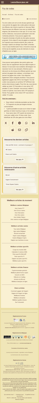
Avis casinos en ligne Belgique (19, 219)
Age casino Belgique (20, 231)
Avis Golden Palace (19, 217)
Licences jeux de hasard (12, 352)
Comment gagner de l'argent (19, 291)
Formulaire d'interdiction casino (19, 348)
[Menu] (2, 2)
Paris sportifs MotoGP (19, 254)
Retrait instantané (19, 233)
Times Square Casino (12, 184)
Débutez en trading (19, 277)
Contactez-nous (20, 394)
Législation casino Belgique (26, 352)
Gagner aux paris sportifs (19, 258)
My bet (8, 175)
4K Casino (9, 149)
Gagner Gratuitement (12, 179)
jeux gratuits (28, 23)
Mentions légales (19, 399)
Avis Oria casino (19, 215)
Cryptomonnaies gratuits (19, 270)
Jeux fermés (20, 396)
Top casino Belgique (20, 229)
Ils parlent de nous (29, 394)
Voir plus (20, 159)
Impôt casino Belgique (19, 236)
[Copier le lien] (26, 130)
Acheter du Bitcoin (19, 279)
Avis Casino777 (19, 208)
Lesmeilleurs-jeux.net (19, 2)
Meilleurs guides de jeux (20, 300)
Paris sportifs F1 (20, 256)
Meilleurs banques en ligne (19, 281)
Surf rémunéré (19, 302)
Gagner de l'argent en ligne (19, 293)
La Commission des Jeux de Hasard (19, 354)
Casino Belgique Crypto (19, 238)
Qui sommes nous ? (9, 394)
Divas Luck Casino (11, 154)
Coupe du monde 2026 (19, 250)
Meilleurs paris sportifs (19, 261)
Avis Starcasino (19, 213)
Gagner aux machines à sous (19, 240)
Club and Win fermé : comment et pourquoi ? (19, 145)
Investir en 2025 (19, 275)
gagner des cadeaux (15, 73)
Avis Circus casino (19, 210)
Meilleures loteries (19, 295)
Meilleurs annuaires (19, 298)
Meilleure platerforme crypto (19, 272)
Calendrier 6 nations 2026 (19, 252)
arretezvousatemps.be (25, 343)
